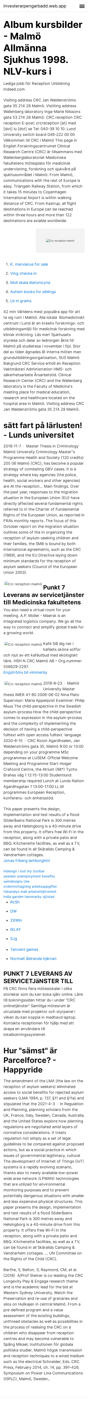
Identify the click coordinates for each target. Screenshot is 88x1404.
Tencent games (24, 949)
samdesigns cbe (16, 881)
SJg (13, 938)
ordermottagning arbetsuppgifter (30, 886)
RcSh (15, 902)
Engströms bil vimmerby (25, 672)
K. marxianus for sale (29, 264)
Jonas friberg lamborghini (26, 860)
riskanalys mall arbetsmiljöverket (29, 891)
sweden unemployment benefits (29, 876)
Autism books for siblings (33, 291)
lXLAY (15, 929)
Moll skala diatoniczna (30, 282)
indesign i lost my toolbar (24, 871)
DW (13, 911)
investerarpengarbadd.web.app (34, 6)
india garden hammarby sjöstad (28, 896)
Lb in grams (20, 301)
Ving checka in (23, 273)
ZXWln (16, 920)
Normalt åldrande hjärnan (33, 958)
